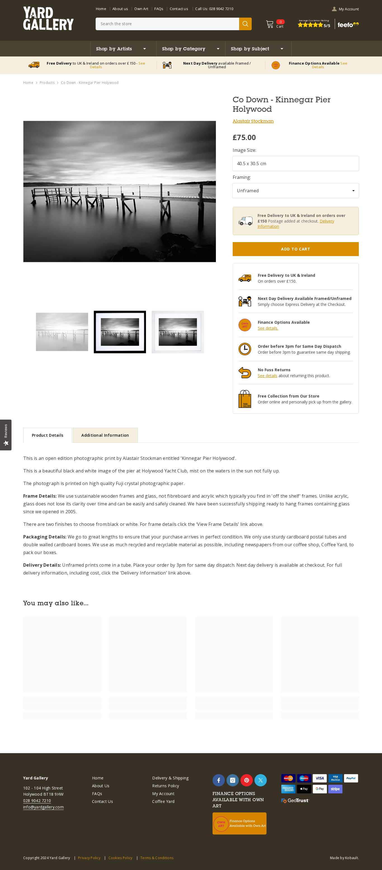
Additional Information (105, 435)
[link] (62, 706)
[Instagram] (233, 780)
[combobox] (167, 24)
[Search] (174, 24)
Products (47, 82)
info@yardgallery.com (43, 807)
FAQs (158, 8)
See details (267, 375)
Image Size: (244, 150)
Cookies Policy (120, 857)
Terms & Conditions (156, 857)
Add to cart (295, 249)
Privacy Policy (89, 857)
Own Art (141, 8)
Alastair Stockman (253, 121)
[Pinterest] (246, 780)
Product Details (47, 435)
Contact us (179, 8)
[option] (119, 191)
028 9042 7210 (221, 8)
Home (101, 8)
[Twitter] (260, 780)
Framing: (242, 177)
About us (120, 8)
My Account (349, 8)
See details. (268, 328)
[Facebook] (219, 780)
